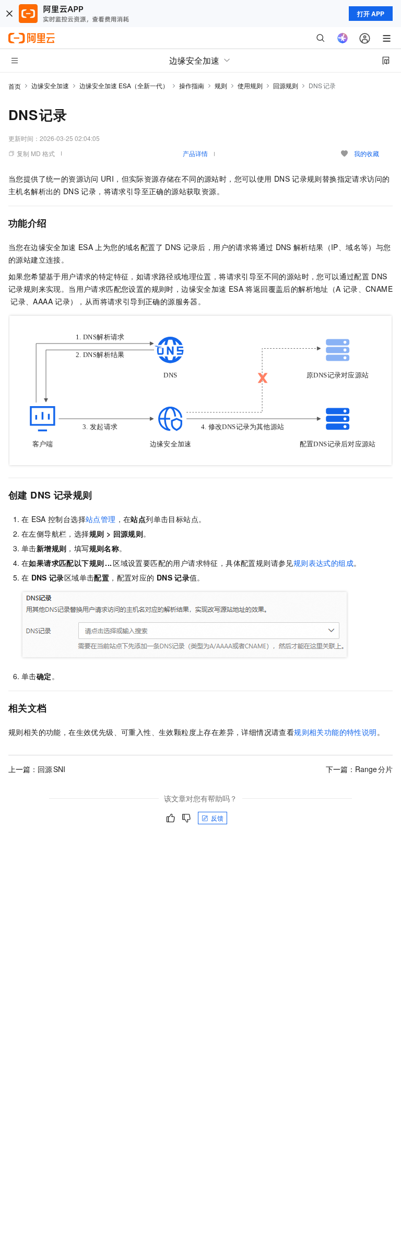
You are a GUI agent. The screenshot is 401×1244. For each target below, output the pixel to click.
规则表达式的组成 (323, 563)
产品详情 (195, 153)
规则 (221, 85)
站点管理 (101, 519)
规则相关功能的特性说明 (335, 732)
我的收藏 (366, 153)
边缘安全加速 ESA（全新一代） (124, 85)
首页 (14, 85)
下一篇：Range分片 (359, 769)
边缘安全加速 (50, 85)
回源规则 (285, 85)
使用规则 (250, 85)
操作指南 (191, 85)
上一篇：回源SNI (36, 769)
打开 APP (370, 13)
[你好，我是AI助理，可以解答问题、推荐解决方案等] (342, 38)
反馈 (217, 817)
